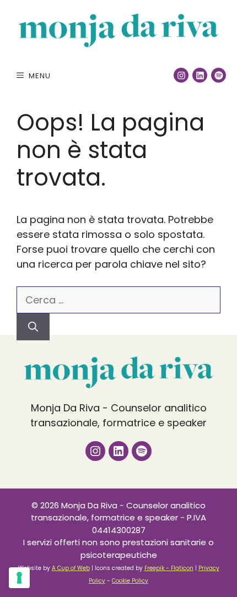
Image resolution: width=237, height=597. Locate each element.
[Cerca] (33, 326)
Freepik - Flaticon (168, 568)
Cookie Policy (130, 581)
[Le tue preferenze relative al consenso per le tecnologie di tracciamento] (19, 577)
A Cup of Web (71, 568)
